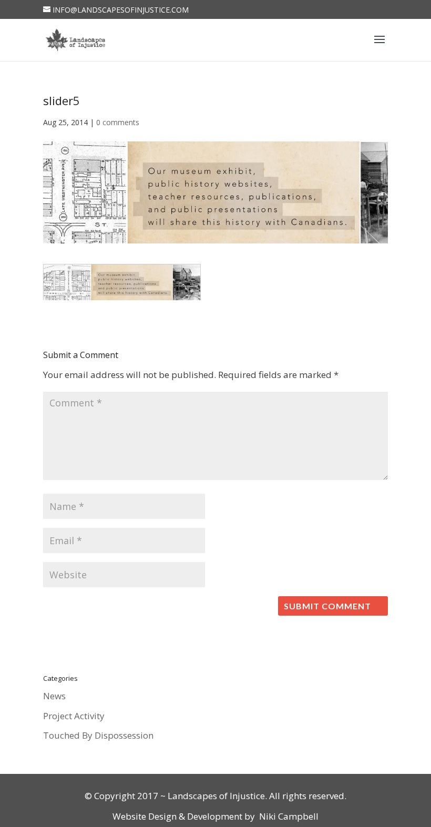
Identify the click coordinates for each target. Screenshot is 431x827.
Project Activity (74, 716)
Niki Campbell (288, 816)
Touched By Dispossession (98, 735)
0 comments (117, 122)
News (54, 696)
